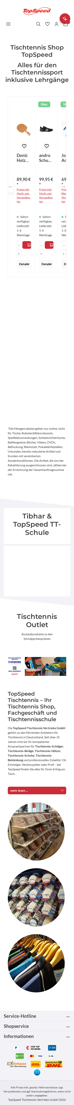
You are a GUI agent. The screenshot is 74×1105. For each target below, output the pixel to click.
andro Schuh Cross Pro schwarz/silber (46, 158)
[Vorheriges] (11, 187)
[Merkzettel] (47, 24)
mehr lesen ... (19, 790)
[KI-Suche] (65, 18)
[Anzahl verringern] (19, 245)
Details (24, 264)
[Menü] (8, 24)
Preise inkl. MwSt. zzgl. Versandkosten (23, 195)
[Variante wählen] (26, 245)
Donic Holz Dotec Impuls (23, 158)
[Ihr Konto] (56, 24)
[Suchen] (38, 24)
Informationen (19, 1036)
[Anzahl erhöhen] (19, 254)
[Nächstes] (63, 187)
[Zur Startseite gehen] (37, 11)
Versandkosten (12, 1091)
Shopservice (16, 1026)
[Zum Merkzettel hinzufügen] (24, 146)
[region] (37, 186)
